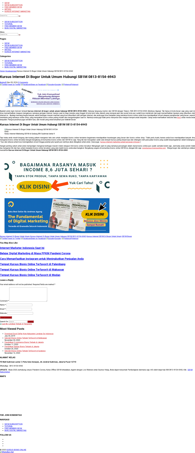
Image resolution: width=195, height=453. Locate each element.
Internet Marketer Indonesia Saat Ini (22, 248)
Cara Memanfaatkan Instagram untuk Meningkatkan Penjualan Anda (42, 258)
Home (2, 71)
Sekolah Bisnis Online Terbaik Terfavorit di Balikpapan (26, 338)
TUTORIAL (9, 24)
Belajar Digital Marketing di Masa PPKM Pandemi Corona (35, 253)
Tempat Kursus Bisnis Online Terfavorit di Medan (30, 275)
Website (3, 313)
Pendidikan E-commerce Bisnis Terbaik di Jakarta (24, 342)
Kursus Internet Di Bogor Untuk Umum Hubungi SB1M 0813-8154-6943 (58, 236)
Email (3, 309)
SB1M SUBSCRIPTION (13, 5)
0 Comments (23, 82)
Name (3, 305)
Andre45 (3, 82)
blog (179, 117)
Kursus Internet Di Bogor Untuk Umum (15, 236)
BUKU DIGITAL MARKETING (15, 28)
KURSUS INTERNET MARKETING (17, 11)
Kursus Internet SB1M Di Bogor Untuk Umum (103, 236)
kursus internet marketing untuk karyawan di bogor (120, 142)
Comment (4, 301)
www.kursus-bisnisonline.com (154, 148)
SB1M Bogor (127, 236)
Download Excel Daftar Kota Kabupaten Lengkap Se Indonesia (29, 334)
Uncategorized (11, 71)
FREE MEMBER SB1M (13, 7)
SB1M (7, 3)
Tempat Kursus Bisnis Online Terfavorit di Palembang (32, 264)
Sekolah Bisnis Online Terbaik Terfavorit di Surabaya (25, 351)
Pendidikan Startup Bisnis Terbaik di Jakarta (22, 347)
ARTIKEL (8, 9)
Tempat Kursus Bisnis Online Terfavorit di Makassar (32, 269)
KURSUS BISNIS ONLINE (16, 450)
